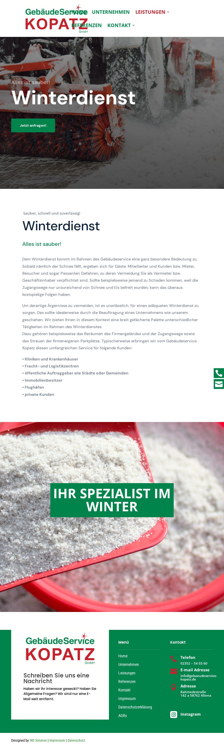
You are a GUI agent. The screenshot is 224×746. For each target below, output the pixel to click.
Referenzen (86, 26)
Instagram (190, 714)
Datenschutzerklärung (135, 707)
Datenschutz (76, 740)
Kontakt (119, 26)
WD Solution (38, 740)
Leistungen (150, 12)
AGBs (122, 715)
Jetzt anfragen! (33, 125)
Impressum (127, 698)
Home (78, 12)
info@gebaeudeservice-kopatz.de (198, 678)
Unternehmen (111, 12)
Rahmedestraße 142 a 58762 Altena (195, 694)
